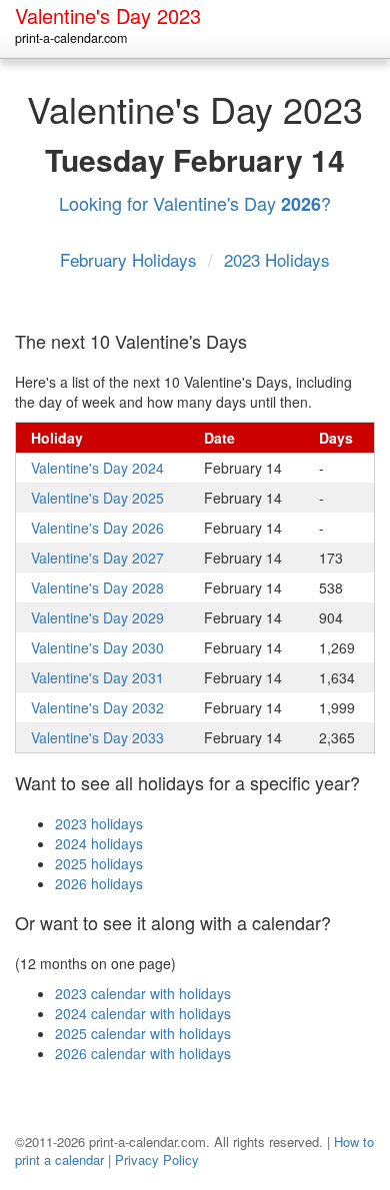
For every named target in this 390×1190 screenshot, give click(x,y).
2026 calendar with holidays (143, 1053)
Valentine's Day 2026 (97, 528)
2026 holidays (99, 883)
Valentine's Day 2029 (97, 617)
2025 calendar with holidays (143, 1033)
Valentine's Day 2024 (97, 468)
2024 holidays (99, 843)
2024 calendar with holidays (143, 1013)
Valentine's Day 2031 (97, 677)
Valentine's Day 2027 (97, 558)
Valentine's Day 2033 (97, 737)
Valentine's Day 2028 (97, 587)
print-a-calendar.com (71, 38)
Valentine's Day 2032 (97, 707)
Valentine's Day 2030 (97, 647)
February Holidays (131, 259)
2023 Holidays (277, 259)
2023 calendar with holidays (143, 993)
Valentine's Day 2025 (97, 498)
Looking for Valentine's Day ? (195, 203)
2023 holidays (99, 823)
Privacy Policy (157, 1159)
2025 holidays (99, 863)
